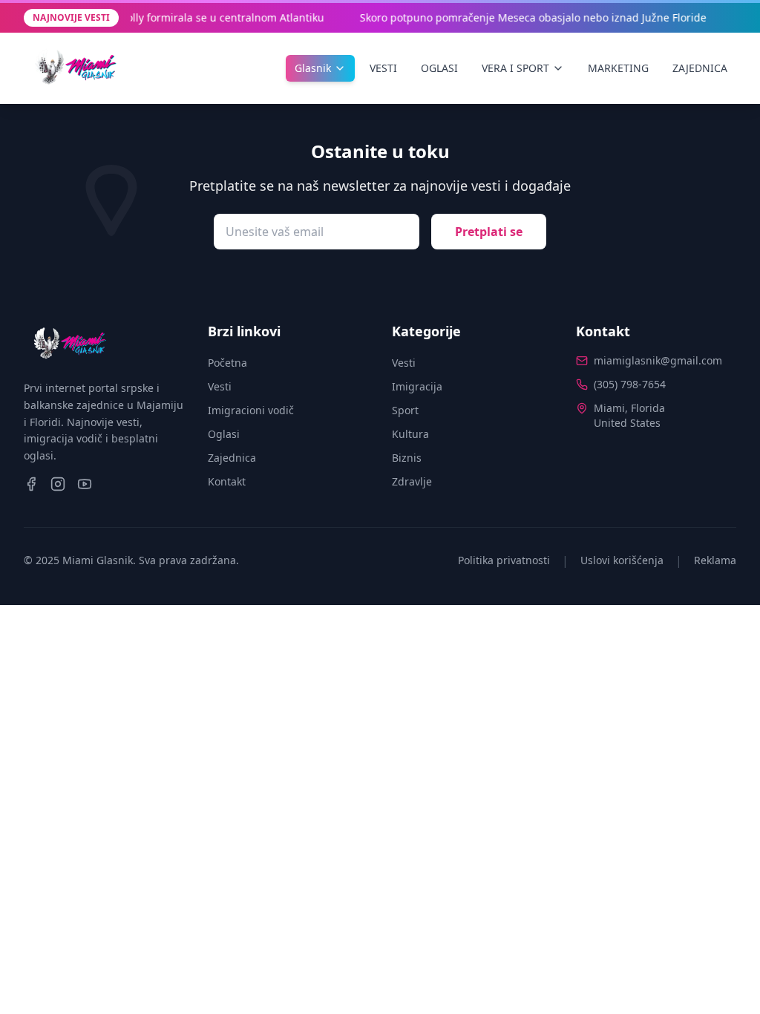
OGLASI (439, 68)
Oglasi (224, 434)
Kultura (410, 434)
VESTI (383, 68)
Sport (405, 410)
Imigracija (417, 386)
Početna (227, 363)
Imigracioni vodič (251, 410)
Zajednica (232, 458)
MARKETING (618, 68)
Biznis (407, 458)
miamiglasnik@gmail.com (658, 360)
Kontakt (227, 481)
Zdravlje (412, 481)
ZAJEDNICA (699, 68)
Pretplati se (488, 231)
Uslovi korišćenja (622, 560)
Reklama (715, 560)
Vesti (220, 386)
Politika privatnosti (504, 560)
